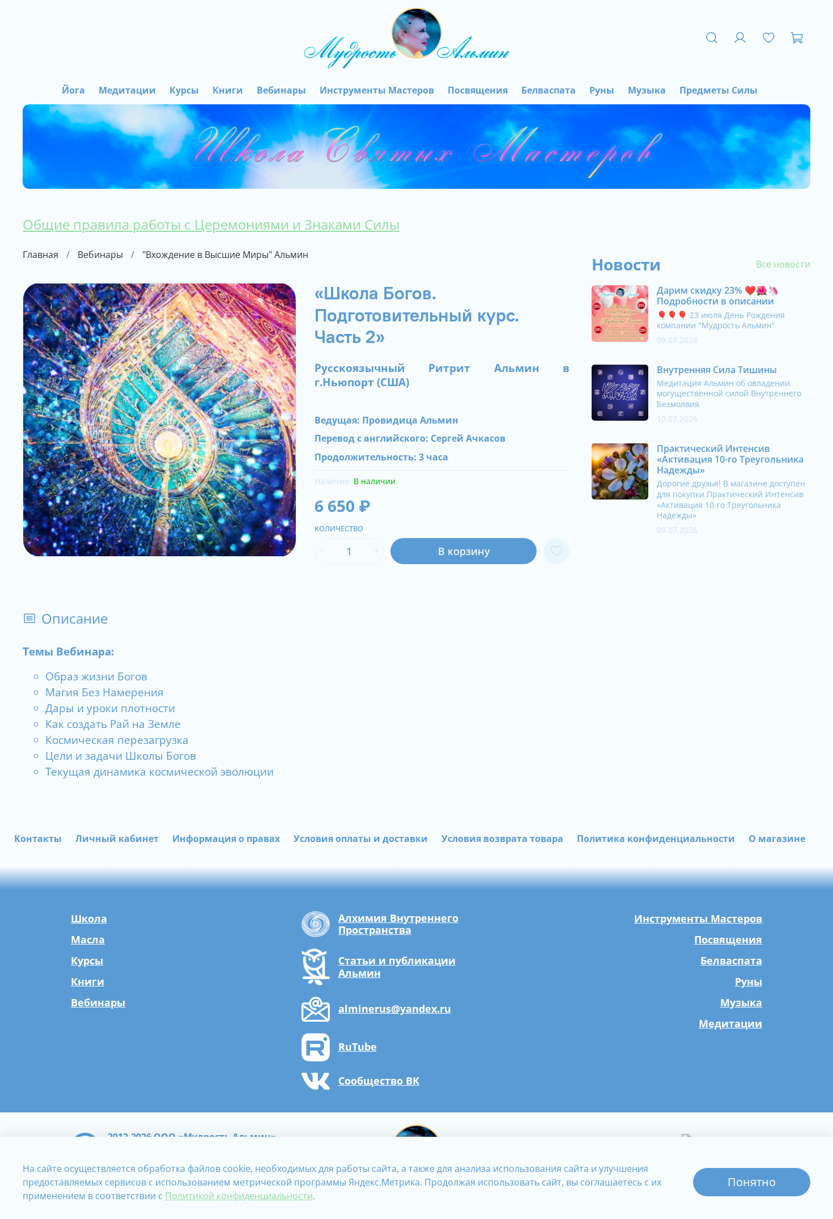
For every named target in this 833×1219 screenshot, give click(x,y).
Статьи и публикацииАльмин (397, 967)
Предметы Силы (718, 90)
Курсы (184, 90)
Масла (88, 939)
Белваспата (548, 90)
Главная (40, 254)
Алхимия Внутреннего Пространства (398, 924)
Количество (338, 529)
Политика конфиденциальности (656, 838)
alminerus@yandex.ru (394, 1009)
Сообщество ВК (378, 1081)
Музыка (647, 90)
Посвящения (478, 90)
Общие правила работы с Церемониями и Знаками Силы (211, 224)
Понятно (752, 1182)
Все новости (783, 264)
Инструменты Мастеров (377, 90)
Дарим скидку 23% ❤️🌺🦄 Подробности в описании (718, 295)
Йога (73, 90)
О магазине (777, 838)
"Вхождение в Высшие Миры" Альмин (225, 254)
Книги (227, 90)
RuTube (357, 1047)
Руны (601, 90)
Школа (89, 918)
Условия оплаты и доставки (361, 838)
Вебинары (281, 90)
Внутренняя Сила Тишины (717, 369)
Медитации (127, 90)
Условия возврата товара (502, 838)
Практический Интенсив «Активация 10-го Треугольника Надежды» (730, 459)
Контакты (38, 838)
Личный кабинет (117, 838)
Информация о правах (226, 838)
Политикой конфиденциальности (239, 1196)
